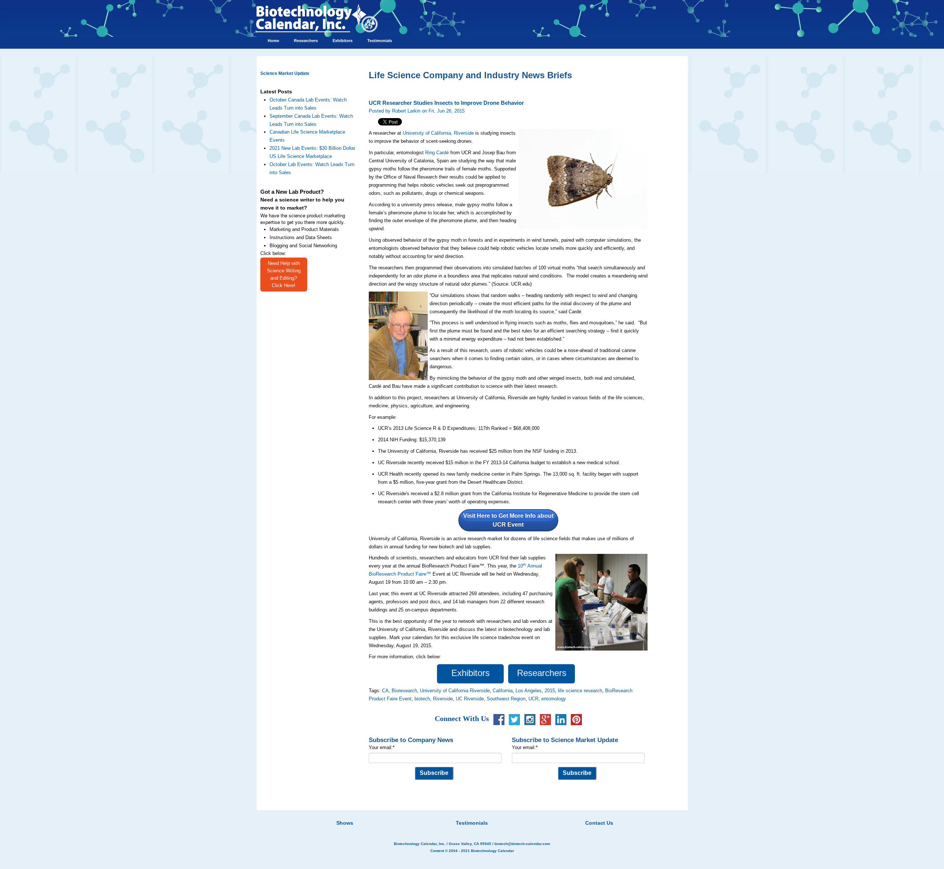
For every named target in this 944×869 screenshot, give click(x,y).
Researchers (541, 673)
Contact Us (599, 823)
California (503, 690)
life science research (580, 690)
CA (385, 690)
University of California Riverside (455, 690)
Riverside (443, 698)
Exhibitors (470, 673)
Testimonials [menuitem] (379, 40)
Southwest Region (506, 698)
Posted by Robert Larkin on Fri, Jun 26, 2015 (417, 111)
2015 (550, 690)
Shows (344, 823)
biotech (422, 698)
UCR (533, 698)
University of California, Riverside (438, 133)
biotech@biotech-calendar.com (522, 844)
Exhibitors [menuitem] (343, 40)
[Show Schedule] (433, 814)
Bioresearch (404, 690)
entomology (553, 698)
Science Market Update (284, 73)
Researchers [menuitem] (306, 40)
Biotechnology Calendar (492, 851)
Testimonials (472, 823)
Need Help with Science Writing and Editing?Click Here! (284, 274)
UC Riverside (470, 698)
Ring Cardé (437, 152)
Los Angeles (529, 690)
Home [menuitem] (273, 40)
